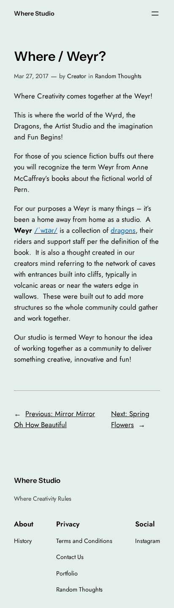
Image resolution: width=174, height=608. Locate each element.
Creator (76, 76)
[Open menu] (155, 13)
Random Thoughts (118, 76)
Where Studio (34, 13)
